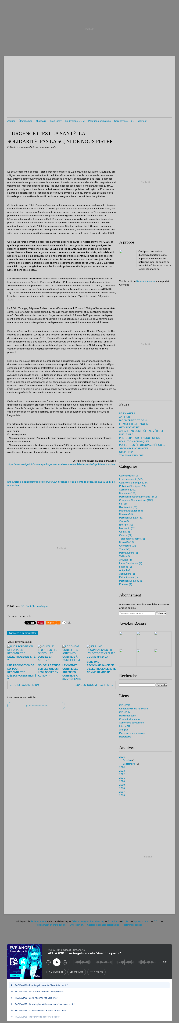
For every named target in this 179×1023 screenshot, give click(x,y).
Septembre (129, 763)
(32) (125, 535)
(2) (125, 566)
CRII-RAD (124, 705)
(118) (123, 503)
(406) (129, 475)
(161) (138, 496)
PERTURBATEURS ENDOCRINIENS (139, 438)
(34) (124, 531)
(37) (127, 528)
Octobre (127, 760)
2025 (122, 756)
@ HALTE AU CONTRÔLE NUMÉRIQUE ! (142, 431)
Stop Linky (56, 120)
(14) (127, 545)
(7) (124, 549)
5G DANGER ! (127, 413)
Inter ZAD (124, 726)
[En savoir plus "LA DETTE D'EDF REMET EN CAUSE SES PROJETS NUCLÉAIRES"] (128, 658)
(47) (131, 517)
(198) (127, 493)
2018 (122, 788)
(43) (124, 521)
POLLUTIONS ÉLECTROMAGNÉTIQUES (142, 445)
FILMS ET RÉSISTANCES (133, 424)
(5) (125, 556)
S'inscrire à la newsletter (22, 632)
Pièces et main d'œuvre (132, 733)
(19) (126, 542)
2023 (122, 770)
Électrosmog (26, 120)
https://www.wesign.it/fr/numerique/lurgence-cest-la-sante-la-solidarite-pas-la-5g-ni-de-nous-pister (62, 464)
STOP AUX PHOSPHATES (133, 448)
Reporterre (125, 736)
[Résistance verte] (128, 258)
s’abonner (58, 972)
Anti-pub (123, 729)
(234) (133, 482)
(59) (131, 510)
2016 (122, 795)
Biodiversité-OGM (75, 120)
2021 (122, 777)
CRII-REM (124, 712)
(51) (126, 514)
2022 (122, 774)
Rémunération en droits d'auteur (51, 925)
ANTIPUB (124, 417)
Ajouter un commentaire (36, 705)
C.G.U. (157, 921)
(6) (128, 552)
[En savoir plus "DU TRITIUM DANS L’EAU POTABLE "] (128, 640)
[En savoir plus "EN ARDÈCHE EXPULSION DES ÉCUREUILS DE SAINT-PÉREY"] (145, 640)
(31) (132, 538)
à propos (98, 972)
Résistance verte (145, 281)
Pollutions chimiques (99, 120)
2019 (122, 784)
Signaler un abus (141, 921)
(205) (132, 486)
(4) (125, 559)
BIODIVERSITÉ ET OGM (133, 420)
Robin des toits (127, 715)
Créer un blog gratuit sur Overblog (88, 921)
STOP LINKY (126, 452)
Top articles (113, 921)
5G (132, 120)
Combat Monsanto (129, 719)
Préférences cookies (132, 925)
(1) (127, 573)
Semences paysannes (131, 722)
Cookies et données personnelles (103, 925)
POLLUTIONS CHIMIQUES (134, 441)
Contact (142, 120)
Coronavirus (121, 120)
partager (78, 972)
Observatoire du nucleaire (133, 708)
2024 (122, 767)
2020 (122, 781)
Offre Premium (77, 925)
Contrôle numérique (37, 606)
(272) (131, 479)
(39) (126, 524)
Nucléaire (41, 120)
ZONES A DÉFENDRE (131, 455)
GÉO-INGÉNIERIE (129, 427)
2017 (122, 791)
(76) (128, 507)
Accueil (11, 120)
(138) (136, 500)
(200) (127, 489)
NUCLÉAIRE (126, 434)
